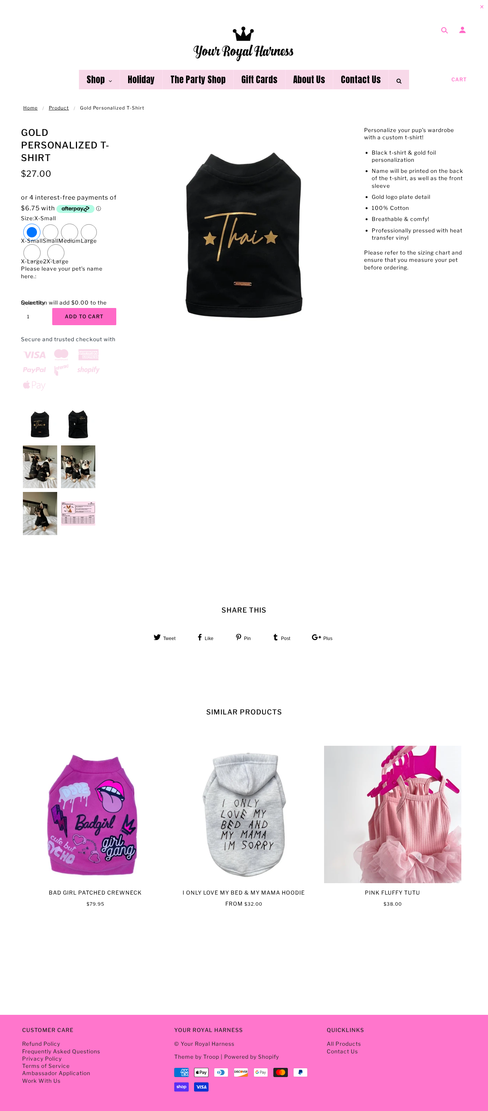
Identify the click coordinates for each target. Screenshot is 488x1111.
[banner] (244, 43)
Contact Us (342, 1051)
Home (30, 108)
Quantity (32, 302)
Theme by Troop (196, 1056)
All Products (344, 1043)
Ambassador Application (56, 1073)
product (59, 108)
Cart (459, 79)
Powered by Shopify (251, 1056)
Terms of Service (46, 1066)
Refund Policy (41, 1043)
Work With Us (41, 1080)
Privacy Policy (42, 1058)
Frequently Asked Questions (61, 1051)
